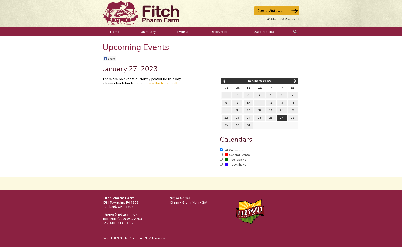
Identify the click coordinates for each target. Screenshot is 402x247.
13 (281, 102)
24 (248, 118)
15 (226, 110)
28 (293, 118)
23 (237, 118)
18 (259, 110)
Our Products (264, 31)
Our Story (148, 31)
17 (248, 110)
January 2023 (259, 81)
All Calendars (234, 150)
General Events (239, 155)
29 (226, 125)
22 (226, 118)
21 (292, 110)
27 (281, 118)
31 (248, 125)
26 (270, 118)
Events (182, 31)
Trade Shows (237, 164)
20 (281, 110)
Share (111, 58)
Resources (219, 31)
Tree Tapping (237, 160)
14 (292, 102)
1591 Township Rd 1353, (121, 202)
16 (237, 110)
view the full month (162, 83)
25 (259, 118)
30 (237, 125)
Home (115, 31)
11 (259, 102)
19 (270, 110)
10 (248, 102)
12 (270, 102)
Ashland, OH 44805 (118, 206)
